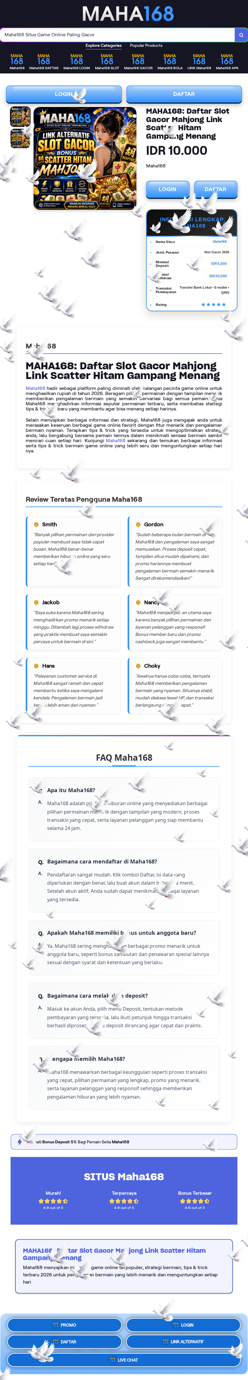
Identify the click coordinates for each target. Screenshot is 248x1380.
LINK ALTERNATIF (187, 1344)
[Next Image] (131, 159)
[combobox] (117, 35)
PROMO (68, 1323)
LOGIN (64, 94)
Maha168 (35, 388)
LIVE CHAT (128, 1362)
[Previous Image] (38, 159)
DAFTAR (184, 94)
